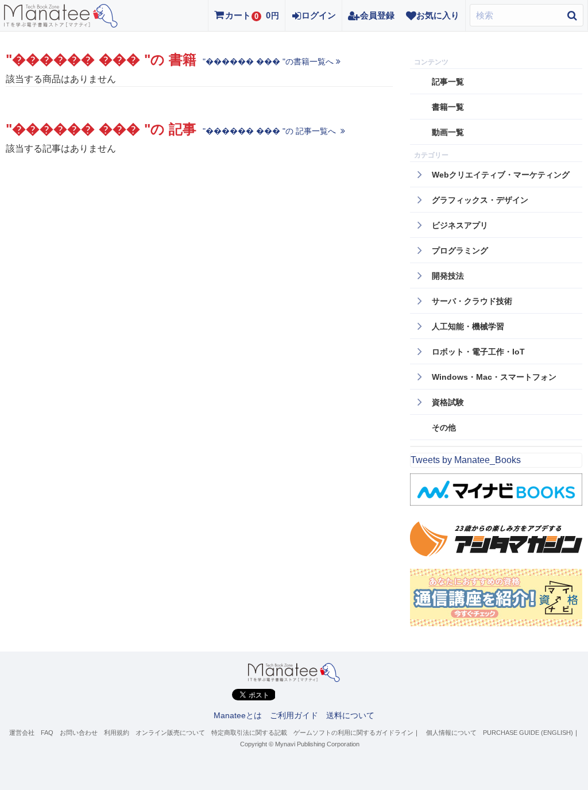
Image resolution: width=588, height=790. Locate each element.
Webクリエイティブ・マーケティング (501, 174)
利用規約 (116, 732)
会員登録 (377, 15)
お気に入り (437, 15)
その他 (444, 427)
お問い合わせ (79, 732)
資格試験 (448, 402)
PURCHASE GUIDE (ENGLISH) (528, 732)
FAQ (47, 732)
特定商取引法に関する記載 (249, 732)
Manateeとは (238, 715)
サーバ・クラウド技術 (472, 301)
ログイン (318, 15)
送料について (350, 715)
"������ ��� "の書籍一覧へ (268, 61)
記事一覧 (448, 81)
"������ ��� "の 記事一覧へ (270, 131)
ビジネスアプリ (460, 225)
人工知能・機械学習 (468, 326)
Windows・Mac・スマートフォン (494, 376)
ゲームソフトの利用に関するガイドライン (353, 732)
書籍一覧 (448, 106)
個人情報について (451, 732)
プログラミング (460, 250)
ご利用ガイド (294, 715)
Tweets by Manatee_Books (466, 460)
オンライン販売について (170, 732)
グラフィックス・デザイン (480, 200)
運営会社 (21, 732)
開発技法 (448, 275)
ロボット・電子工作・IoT (478, 351)
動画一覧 (448, 132)
